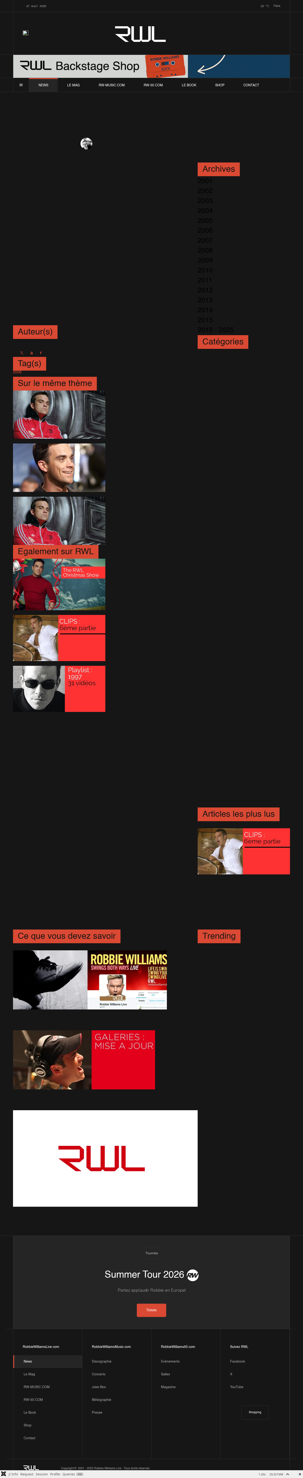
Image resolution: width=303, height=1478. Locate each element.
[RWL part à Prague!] (90, 979)
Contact (251, 85)
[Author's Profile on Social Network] (22, 353)
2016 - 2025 (216, 330)
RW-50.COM (153, 85)
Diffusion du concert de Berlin (144, 465)
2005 (205, 221)
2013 (205, 300)
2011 (205, 280)
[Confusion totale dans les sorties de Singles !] (59, 520)
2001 (205, 181)
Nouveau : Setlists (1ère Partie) (238, 981)
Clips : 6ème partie (138, 636)
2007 (205, 240)
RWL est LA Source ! (233, 1071)
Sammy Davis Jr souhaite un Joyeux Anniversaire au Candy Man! (241, 1015)
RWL (141, 33)
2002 (205, 191)
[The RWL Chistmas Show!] (59, 584)
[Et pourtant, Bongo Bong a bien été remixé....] (59, 414)
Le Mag (73, 85)
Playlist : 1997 (131, 687)
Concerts (98, 1374)
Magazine (168, 1387)
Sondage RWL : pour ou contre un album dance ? (92, 1211)
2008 (205, 250)
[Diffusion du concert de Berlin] (59, 467)
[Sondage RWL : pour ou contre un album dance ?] (105, 1158)
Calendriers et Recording (239, 1128)
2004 (205, 211)
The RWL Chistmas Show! (149, 582)
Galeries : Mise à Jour (50, 1094)
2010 (205, 270)
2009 (205, 260)
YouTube (236, 1387)
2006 (205, 231)
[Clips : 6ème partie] (59, 638)
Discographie (101, 1361)
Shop (219, 85)
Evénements (170, 1361)
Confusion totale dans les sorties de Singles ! (148, 519)
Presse (97, 1412)
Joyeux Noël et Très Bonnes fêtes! (232, 953)
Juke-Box (99, 1387)
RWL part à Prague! (47, 1014)
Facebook (237, 1361)
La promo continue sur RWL (235, 1048)
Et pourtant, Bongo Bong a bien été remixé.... (150, 412)
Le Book (189, 85)
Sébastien (103, 144)
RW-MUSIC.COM (112, 85)
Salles (165, 1374)
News (43, 85)
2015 (205, 320)
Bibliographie (101, 1400)
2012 (205, 290)
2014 (205, 310)
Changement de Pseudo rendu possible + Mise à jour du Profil (238, 1100)
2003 (205, 201)
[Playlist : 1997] (59, 689)
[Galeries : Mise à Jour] (84, 1059)
